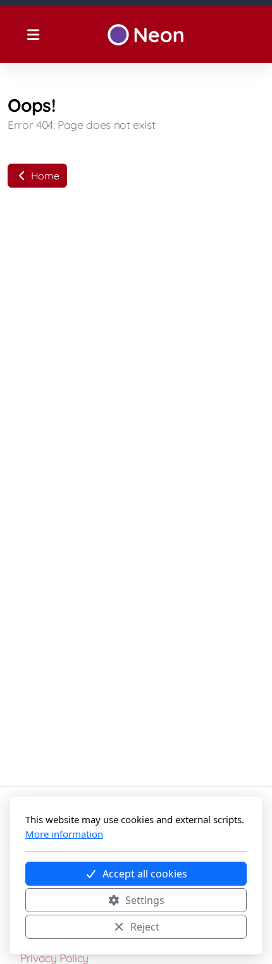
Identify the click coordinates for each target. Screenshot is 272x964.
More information (64, 834)
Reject (144, 927)
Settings (144, 900)
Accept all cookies (144, 874)
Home (43, 175)
